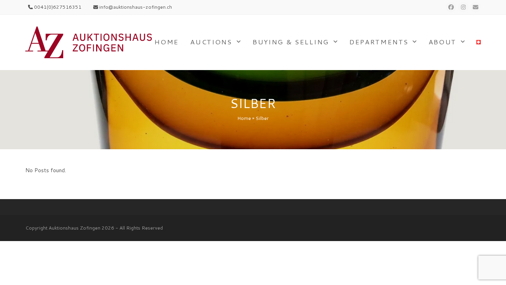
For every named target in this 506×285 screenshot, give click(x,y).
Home (244, 118)
